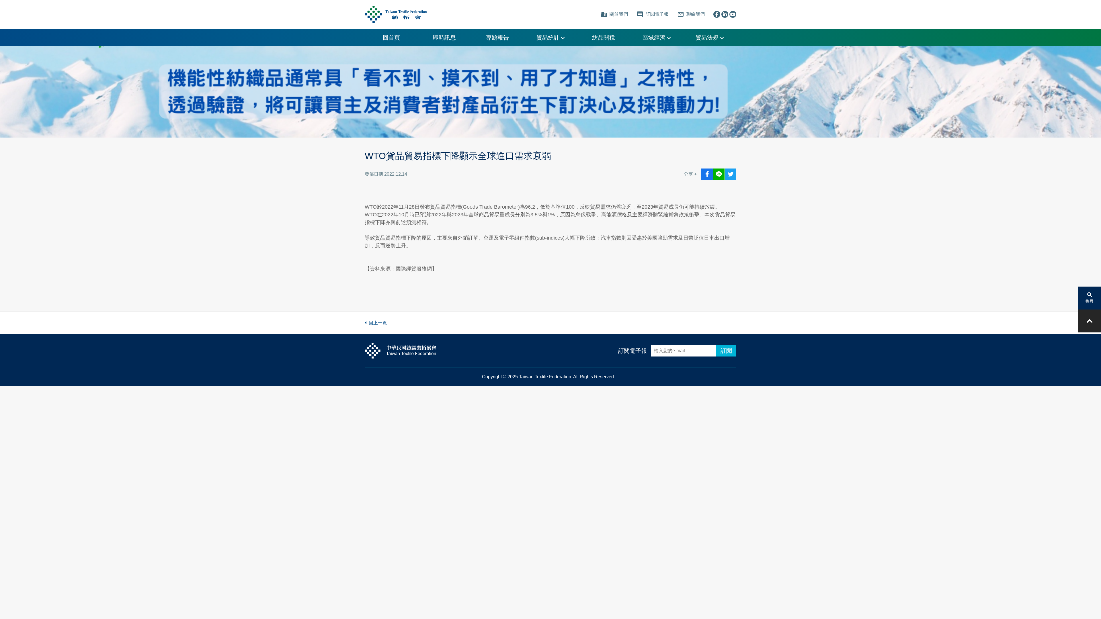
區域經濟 (655, 37)
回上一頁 (376, 322)
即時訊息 (444, 37)
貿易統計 (548, 37)
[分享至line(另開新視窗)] (719, 174)
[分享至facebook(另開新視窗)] (707, 174)
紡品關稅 (603, 37)
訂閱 (726, 351)
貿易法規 (708, 37)
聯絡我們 (691, 14)
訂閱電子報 (632, 351)
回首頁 (391, 37)
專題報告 (497, 37)
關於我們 (614, 14)
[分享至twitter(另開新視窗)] (730, 174)
